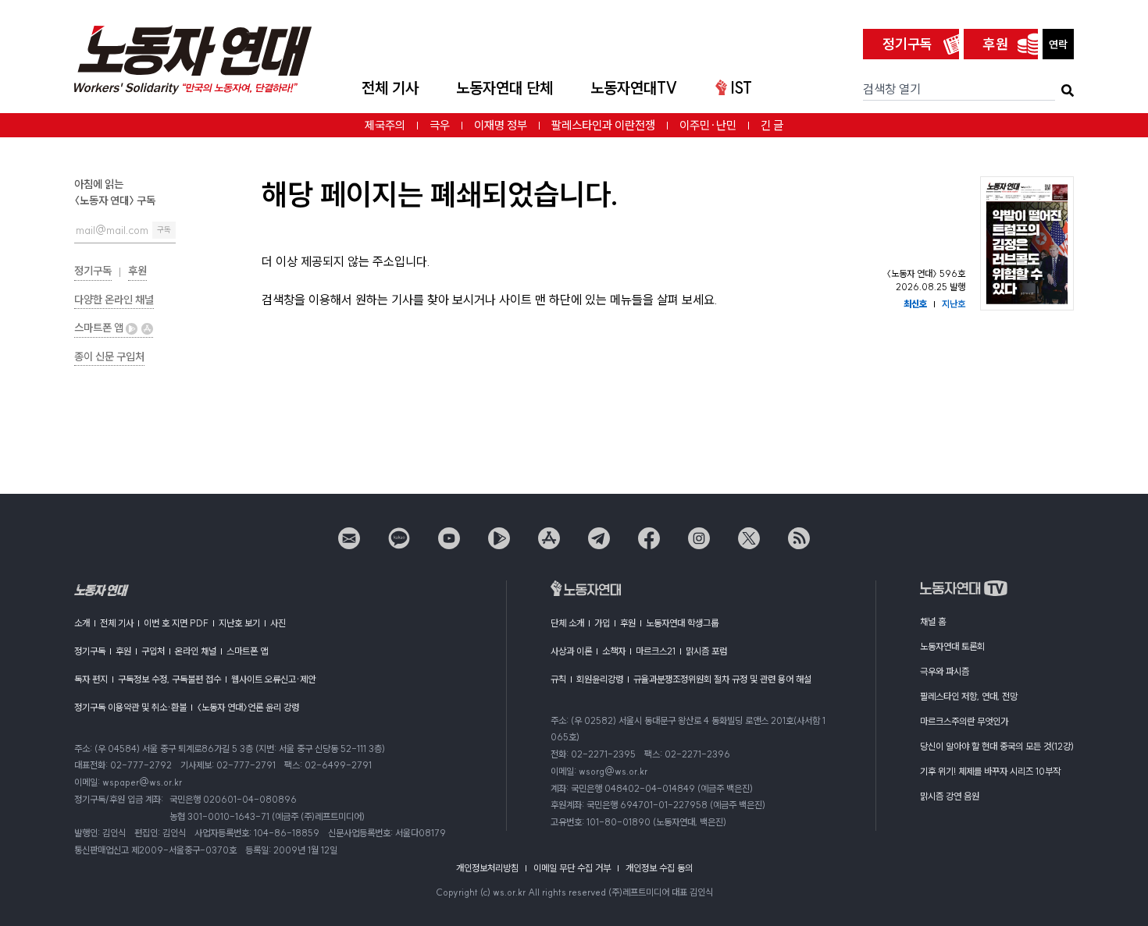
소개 (82, 623)
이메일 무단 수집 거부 (572, 868)
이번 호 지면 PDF (176, 623)
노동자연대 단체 (504, 88)
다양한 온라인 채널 (114, 300)
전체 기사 (390, 88)
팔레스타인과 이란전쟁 (603, 125)
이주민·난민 (707, 125)
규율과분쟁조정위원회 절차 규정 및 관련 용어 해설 (722, 679)
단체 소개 (567, 623)
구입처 (153, 651)
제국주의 (385, 125)
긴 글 (772, 125)
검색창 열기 (892, 89)
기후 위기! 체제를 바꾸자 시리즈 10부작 (990, 771)
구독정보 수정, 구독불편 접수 (169, 679)
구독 (164, 230)
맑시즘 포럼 (706, 651)
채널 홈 (933, 621)
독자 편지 (91, 679)
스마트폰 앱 (100, 328)
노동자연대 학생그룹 (682, 623)
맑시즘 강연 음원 (949, 796)
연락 (1058, 44)
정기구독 (907, 44)
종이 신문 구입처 (109, 356)
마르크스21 (656, 651)
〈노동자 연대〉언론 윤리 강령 (248, 707)
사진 (278, 623)
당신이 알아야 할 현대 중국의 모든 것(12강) (997, 746)
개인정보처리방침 (487, 868)
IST (741, 88)
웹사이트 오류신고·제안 (273, 679)
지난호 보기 (239, 623)
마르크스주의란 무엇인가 (964, 721)
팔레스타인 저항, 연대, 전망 (969, 696)
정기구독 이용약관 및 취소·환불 (130, 707)
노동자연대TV (634, 88)
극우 (440, 125)
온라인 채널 (195, 651)
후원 (995, 44)
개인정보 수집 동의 (659, 868)
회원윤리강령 (599, 679)
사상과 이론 (571, 651)
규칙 (558, 679)
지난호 (953, 304)
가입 (602, 623)
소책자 (614, 651)
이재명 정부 (500, 125)
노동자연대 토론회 (952, 646)
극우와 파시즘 (944, 671)
